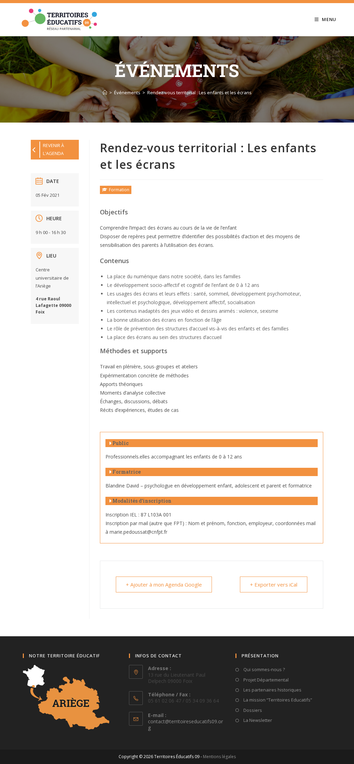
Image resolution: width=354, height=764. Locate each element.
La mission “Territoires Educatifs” (277, 700)
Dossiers (252, 710)
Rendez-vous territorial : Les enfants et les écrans (199, 92)
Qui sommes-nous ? (263, 669)
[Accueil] (105, 92)
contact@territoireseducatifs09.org (185, 724)
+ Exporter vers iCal (273, 584)
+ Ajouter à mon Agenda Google (164, 584)
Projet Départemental (265, 680)
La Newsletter (257, 720)
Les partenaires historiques (271, 690)
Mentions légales (219, 757)
